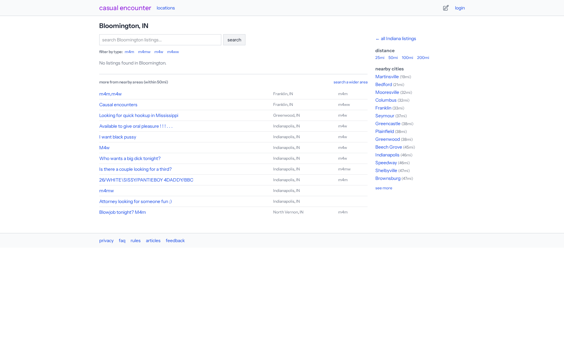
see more (383, 187)
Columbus (386, 100)
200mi (423, 57)
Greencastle (387, 123)
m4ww (173, 51)
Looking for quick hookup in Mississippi (138, 115)
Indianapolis (283, 126)
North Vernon (285, 212)
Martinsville (387, 77)
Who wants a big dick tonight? (130, 158)
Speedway (386, 163)
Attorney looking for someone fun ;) (135, 201)
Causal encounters (118, 105)
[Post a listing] (446, 8)
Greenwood (283, 115)
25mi (379, 57)
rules (136, 240)
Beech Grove (388, 147)
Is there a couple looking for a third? (135, 169)
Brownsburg (387, 178)
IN (291, 93)
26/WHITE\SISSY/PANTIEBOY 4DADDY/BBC (146, 180)
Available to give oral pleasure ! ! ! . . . (136, 126)
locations (166, 8)
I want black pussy (117, 137)
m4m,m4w (110, 94)
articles (153, 240)
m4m (129, 51)
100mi (407, 57)
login (460, 8)
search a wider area (351, 82)
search (234, 40)
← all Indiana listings (395, 38)
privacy (106, 240)
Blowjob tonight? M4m (122, 212)
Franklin (280, 93)
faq (122, 240)
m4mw (144, 51)
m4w (158, 51)
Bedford (383, 84)
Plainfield (384, 131)
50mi (393, 57)
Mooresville (387, 92)
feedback (175, 240)
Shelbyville (386, 170)
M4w (104, 148)
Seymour (384, 116)
